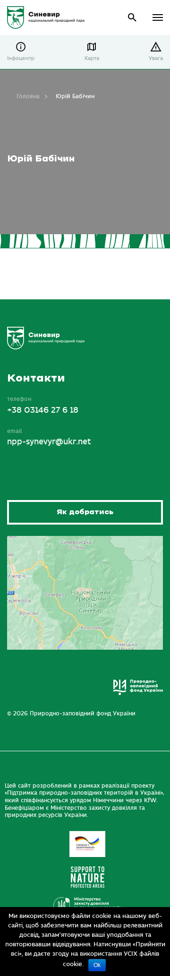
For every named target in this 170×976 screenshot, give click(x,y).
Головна (28, 96)
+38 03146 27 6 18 (42, 410)
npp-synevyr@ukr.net (49, 442)
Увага (156, 58)
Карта (92, 58)
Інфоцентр (20, 58)
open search (132, 18)
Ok (97, 965)
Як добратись (85, 512)
